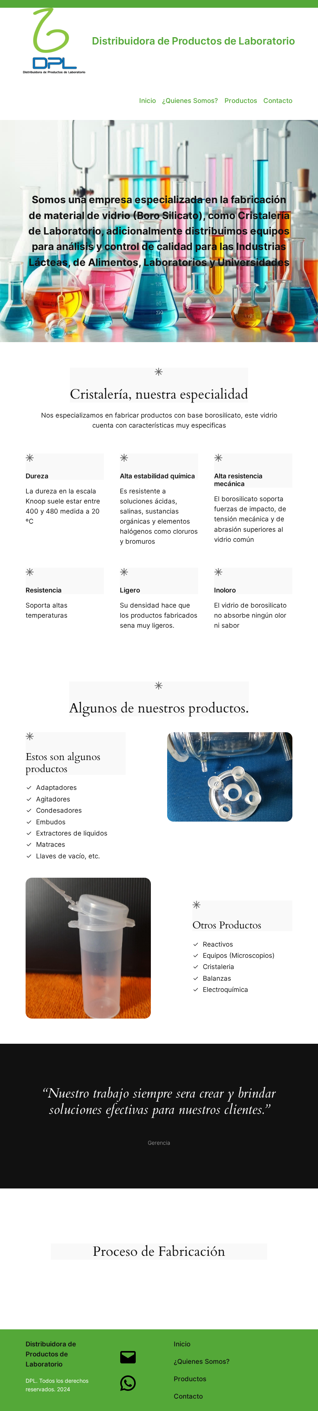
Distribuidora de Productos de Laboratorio (193, 41)
